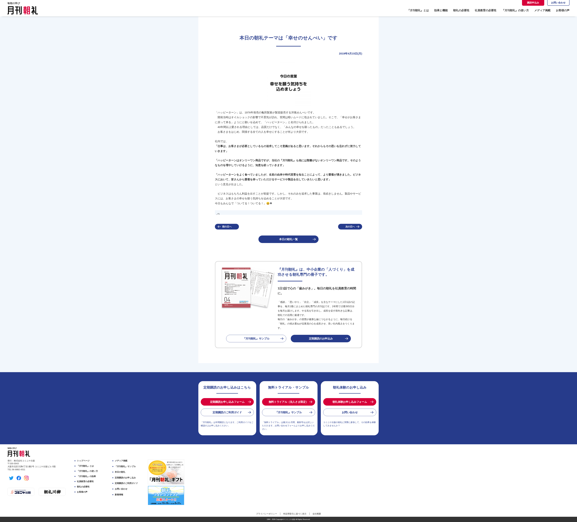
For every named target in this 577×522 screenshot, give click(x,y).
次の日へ (350, 226)
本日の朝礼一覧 (288, 239)
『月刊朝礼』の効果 (86, 476)
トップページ (83, 460)
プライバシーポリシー (266, 514)
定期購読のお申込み (321, 338)
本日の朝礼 (120, 472)
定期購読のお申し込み (125, 477)
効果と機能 (441, 10)
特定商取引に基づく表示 (294, 514)
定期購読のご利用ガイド (227, 412)
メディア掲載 (542, 10)
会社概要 (317, 514)
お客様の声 (562, 10)
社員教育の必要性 (485, 10)
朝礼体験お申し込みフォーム (350, 401)
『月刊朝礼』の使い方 (515, 10)
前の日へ (227, 226)
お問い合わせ (558, 2)
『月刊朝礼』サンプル (256, 338)
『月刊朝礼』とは (418, 10)
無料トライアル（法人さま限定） (288, 401)
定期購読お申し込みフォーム (227, 401)
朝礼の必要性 (461, 10)
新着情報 (119, 494)
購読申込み (533, 2)
